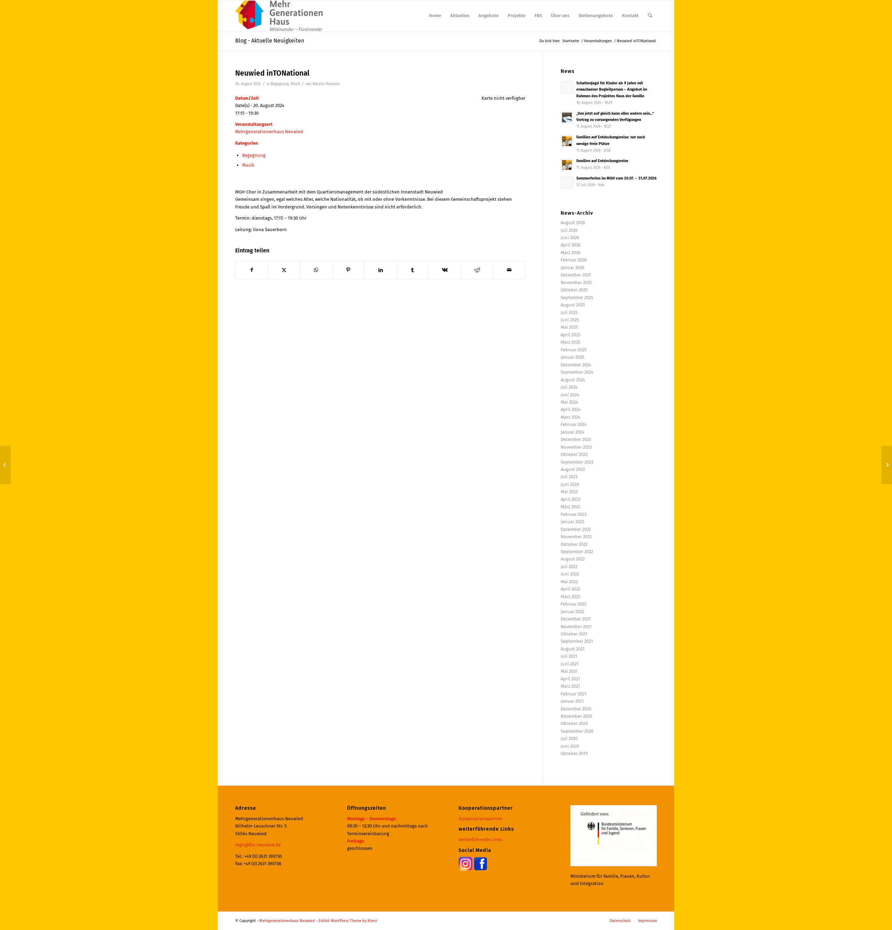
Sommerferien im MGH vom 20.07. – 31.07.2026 (616, 178)
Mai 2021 (569, 671)
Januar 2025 (572, 357)
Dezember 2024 (576, 364)
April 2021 (570, 678)
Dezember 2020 (576, 708)
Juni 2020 (570, 746)
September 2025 (577, 297)
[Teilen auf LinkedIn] (380, 270)
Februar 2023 (573, 514)
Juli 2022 (569, 566)
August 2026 (573, 222)
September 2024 (577, 372)
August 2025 (573, 304)
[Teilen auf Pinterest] (348, 270)
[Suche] (650, 15)
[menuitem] (435, 15)
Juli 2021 (569, 656)
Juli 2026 (569, 230)
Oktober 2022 (574, 544)
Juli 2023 (569, 476)
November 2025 (576, 282)
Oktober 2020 (574, 723)
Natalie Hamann (326, 84)
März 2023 (570, 506)
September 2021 (577, 641)
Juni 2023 (570, 484)
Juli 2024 (569, 387)
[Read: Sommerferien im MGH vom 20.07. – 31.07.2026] (567, 182)
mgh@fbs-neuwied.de (258, 844)
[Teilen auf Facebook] (252, 270)
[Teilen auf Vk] (445, 270)
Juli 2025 (569, 312)
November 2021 (576, 626)
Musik (295, 84)
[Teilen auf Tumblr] (413, 270)
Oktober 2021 (574, 633)
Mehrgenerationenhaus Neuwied (269, 131)
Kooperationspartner (481, 818)
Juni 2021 (570, 663)
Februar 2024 (574, 424)
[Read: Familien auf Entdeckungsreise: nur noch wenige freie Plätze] (567, 141)
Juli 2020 (569, 738)
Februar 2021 (573, 693)
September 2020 (577, 731)
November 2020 (576, 716)
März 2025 (570, 342)
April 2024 (570, 409)
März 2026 (570, 252)
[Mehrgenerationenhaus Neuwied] (279, 15)
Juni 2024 (570, 394)
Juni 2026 (570, 237)
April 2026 (570, 244)
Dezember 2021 (576, 619)
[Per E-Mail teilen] (509, 270)
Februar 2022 (573, 604)
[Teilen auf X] (284, 270)
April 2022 (570, 589)
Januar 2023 (572, 521)
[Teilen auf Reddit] (477, 270)
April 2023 (570, 499)
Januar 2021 (572, 701)
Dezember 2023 (576, 439)
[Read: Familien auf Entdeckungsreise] (567, 165)
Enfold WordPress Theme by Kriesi (347, 920)
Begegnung (280, 84)
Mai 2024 (569, 402)
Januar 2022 (572, 611)
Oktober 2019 (574, 753)
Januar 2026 (572, 267)
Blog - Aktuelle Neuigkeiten (269, 40)
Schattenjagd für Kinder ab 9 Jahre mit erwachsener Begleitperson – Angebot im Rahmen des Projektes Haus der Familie (611, 90)
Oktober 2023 (574, 454)
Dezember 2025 (576, 274)
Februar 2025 (574, 349)
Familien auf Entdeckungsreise (602, 161)
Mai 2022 (569, 581)
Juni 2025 (570, 319)
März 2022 (570, 596)
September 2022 (577, 551)
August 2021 (573, 648)
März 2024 (570, 417)
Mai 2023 (569, 491)
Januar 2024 (572, 432)
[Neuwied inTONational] (5, 465)
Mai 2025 (569, 327)
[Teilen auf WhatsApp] (316, 270)
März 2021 (570, 686)
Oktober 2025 (574, 289)
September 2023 (577, 462)
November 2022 (576, 536)
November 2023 (576, 447)
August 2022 (573, 559)
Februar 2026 (574, 259)
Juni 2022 (570, 574)
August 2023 (573, 469)
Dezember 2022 (576, 529)
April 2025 (570, 334)
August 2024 (573, 379)
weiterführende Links (480, 839)
